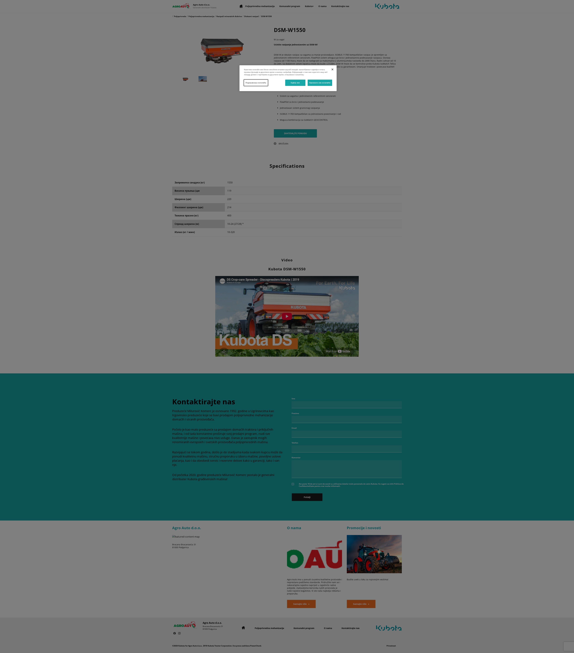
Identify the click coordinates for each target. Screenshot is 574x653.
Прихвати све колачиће (319, 82)
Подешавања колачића (256, 82)
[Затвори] (332, 69)
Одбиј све (295, 82)
